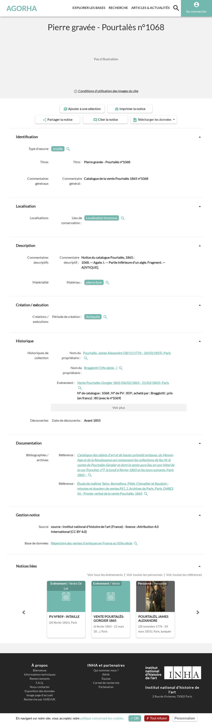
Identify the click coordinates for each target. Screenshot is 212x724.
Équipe (106, 679)
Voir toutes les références (183, 575)
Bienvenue (39, 670)
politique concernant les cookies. (102, 718)
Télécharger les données (154, 119)
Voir (118, 407)
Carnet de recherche (106, 683)
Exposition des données (40, 691)
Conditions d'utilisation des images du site (108, 91)
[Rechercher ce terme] (68, 149)
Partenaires (106, 687)
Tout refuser (158, 718)
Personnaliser (185, 718)
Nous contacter (40, 687)
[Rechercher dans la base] (136, 543)
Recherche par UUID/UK (39, 699)
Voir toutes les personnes (144, 575)
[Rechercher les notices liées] (86, 358)
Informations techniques (39, 674)
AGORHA (21, 8)
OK (136, 718)
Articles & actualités (151, 7)
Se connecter (196, 11)
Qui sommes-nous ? (106, 670)
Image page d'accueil (39, 695)
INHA (106, 674)
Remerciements (40, 679)
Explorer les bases (89, 7)
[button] (23, 612)
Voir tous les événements (105, 575)
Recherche (119, 7)
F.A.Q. (39, 683)
